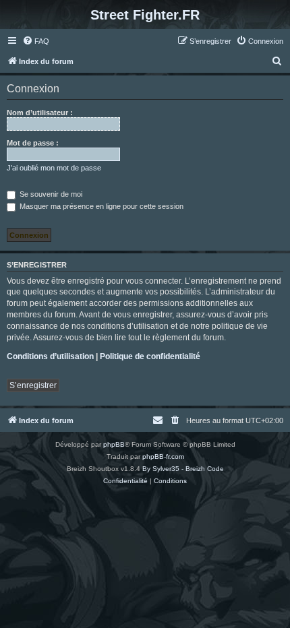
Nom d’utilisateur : (40, 112)
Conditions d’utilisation (50, 356)
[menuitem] (35, 41)
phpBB (114, 444)
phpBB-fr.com (163, 456)
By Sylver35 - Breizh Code (183, 468)
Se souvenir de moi (50, 194)
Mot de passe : (33, 143)
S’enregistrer (33, 385)
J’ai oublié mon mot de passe (54, 168)
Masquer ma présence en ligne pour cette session (100, 206)
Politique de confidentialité (150, 356)
